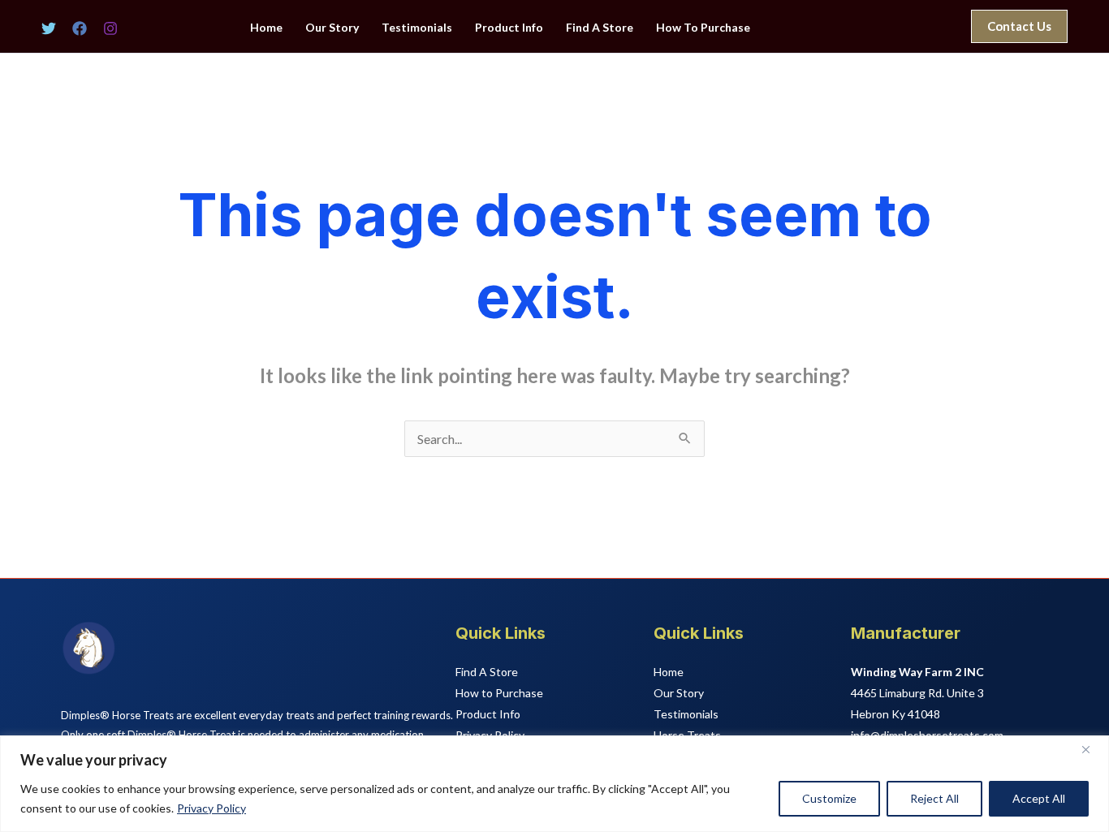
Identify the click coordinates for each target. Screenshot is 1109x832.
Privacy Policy (211, 808)
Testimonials (417, 27)
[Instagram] (110, 28)
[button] (1019, 26)
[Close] (1092, 749)
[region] (554, 783)
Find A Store (599, 27)
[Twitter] (48, 28)
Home (266, 27)
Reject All (934, 798)
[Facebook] (79, 28)
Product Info (509, 27)
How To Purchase (703, 27)
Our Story (332, 27)
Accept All (1038, 798)
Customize (829, 798)
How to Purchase (499, 693)
